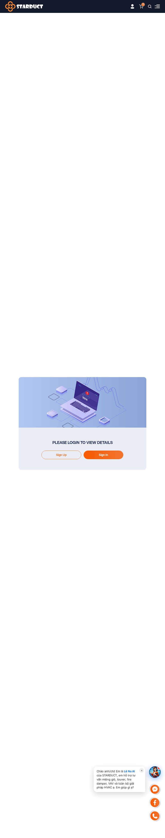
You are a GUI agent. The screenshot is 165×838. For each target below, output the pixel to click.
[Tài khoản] (132, 6)
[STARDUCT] (24, 6)
